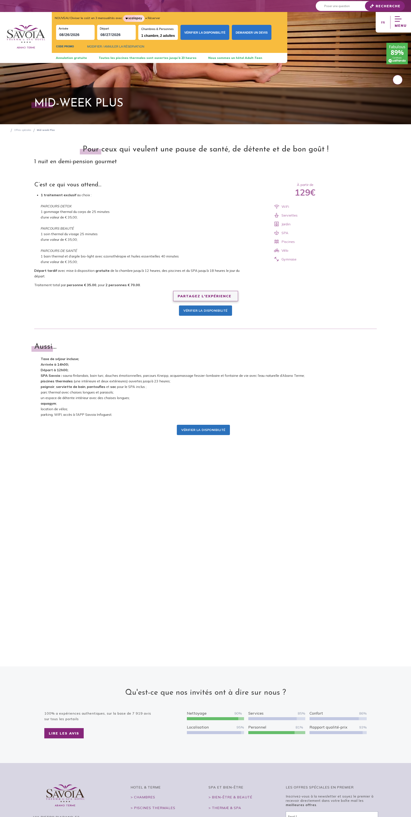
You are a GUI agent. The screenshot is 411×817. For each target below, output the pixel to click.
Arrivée (63, 28)
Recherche (388, 6)
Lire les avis (64, 733)
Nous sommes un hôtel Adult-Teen (235, 58)
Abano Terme (26, 47)
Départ (104, 28)
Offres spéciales (22, 130)
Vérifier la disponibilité (204, 32)
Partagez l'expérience (204, 296)
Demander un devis (252, 32)
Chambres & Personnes (157, 29)
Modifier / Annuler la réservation (115, 46)
